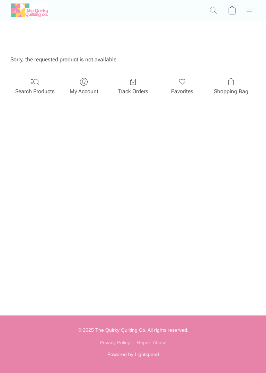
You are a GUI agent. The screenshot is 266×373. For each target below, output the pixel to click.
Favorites (182, 91)
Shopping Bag (231, 91)
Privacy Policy (115, 342)
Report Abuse (152, 342)
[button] (29, 10)
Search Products (35, 91)
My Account (84, 91)
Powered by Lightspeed (133, 354)
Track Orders (133, 91)
